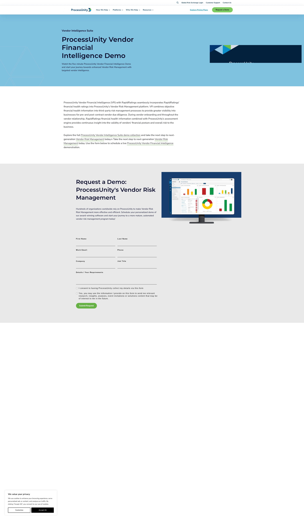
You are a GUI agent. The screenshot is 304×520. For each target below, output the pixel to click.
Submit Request (86, 306)
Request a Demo (222, 10)
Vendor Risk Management (90, 139)
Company (80, 261)
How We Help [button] (102, 10)
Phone (120, 250)
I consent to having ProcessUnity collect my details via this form (111, 288)
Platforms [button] (117, 10)
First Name (81, 239)
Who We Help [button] (132, 10)
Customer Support (213, 3)
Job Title (121, 261)
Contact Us (227, 3)
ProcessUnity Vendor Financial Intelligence (150, 143)
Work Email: (82, 250)
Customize (19, 510)
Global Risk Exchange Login (192, 3)
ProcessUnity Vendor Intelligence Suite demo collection (110, 135)
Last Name (122, 239)
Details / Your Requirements (89, 272)
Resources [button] (147, 10)
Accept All (43, 510)
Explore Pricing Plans (199, 10)
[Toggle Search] (177, 2)
